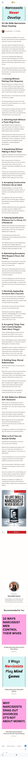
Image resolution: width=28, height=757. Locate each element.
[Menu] (3, 2)
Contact (19, 746)
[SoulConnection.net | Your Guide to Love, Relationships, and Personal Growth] (14, 2)
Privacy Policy (11, 746)
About (3, 746)
